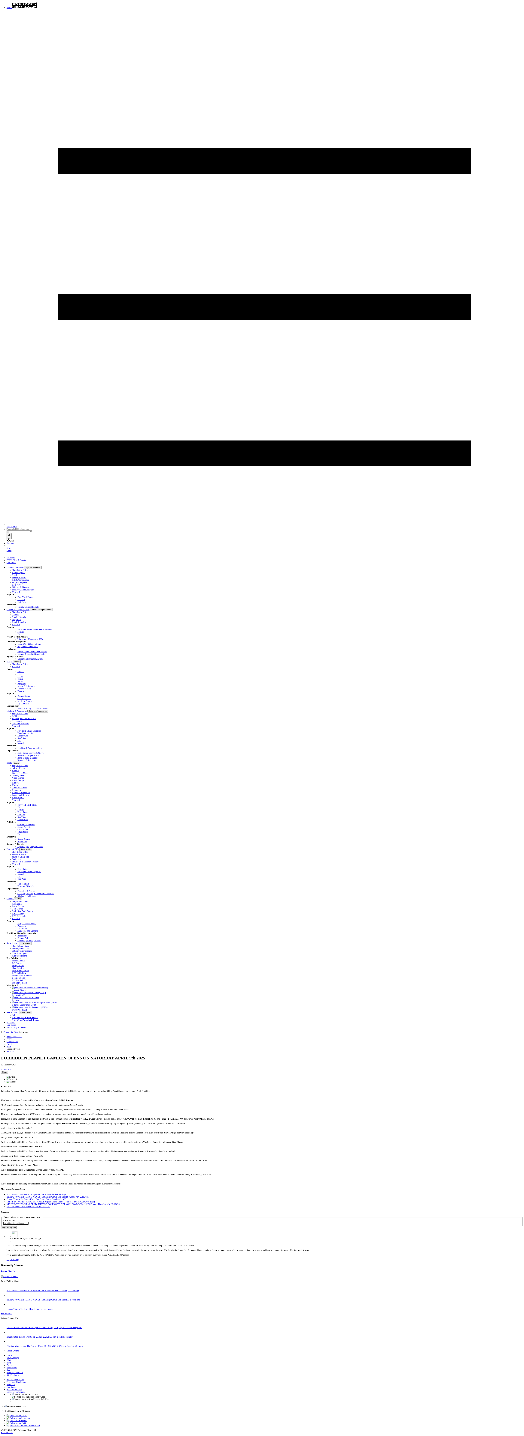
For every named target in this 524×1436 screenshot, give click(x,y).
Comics (15, 615)
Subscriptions (12, 943)
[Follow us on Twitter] (17, 1423)
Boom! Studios (18, 978)
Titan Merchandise (25, 733)
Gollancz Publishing (26, 824)
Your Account (13, 1358)
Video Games (18, 778)
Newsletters (12, 1367)
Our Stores (11, 562)
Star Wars (21, 738)
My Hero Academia (26, 701)
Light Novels (23, 703)
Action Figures (18, 572)
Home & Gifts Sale (25, 886)
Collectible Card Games (22, 911)
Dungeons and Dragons (27, 931)
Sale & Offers (12, 1012)
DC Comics (17, 963)
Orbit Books (22, 829)
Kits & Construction (20, 580)
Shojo (20, 681)
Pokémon (21, 926)
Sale (14, 1015)
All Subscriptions (19, 956)
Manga (10, 661)
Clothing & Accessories (17, 711)
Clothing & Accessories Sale (29, 748)
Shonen (20, 671)
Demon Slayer (23, 696)
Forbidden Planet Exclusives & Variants (34, 629)
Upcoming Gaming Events (29, 940)
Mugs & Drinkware (20, 857)
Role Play (16, 585)
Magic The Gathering (26, 923)
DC (19, 634)
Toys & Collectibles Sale (28, 607)
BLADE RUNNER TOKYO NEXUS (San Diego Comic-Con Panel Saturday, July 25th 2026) (48, 1197)
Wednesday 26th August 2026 (30, 639)
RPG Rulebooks (19, 916)
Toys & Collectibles (15, 567)
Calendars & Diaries (26, 891)
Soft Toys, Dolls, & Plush (23, 590)
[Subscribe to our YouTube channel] (23, 1425)
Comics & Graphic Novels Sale (31, 654)
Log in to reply (13, 1259)
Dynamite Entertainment (22, 975)
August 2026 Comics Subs (29, 644)
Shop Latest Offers (20, 570)
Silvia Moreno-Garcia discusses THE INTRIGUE (28, 1206)
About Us (11, 1384)
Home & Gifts (13, 849)
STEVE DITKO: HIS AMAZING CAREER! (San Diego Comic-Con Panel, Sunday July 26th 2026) (51, 1202)
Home (9, 1355)
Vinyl (14, 575)
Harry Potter (22, 812)
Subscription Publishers (22, 951)
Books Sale (22, 841)
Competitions (12, 1041)
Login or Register (9, 1228)
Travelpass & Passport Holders (25, 862)
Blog (9, 1363)
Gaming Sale (23, 938)
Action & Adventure (26, 686)
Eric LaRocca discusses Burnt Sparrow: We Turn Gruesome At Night (36, 1194)
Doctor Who (22, 736)
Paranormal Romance (21, 795)
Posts (9, 1046)
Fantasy (20, 691)
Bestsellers (22, 936)
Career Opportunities (16, 1392)
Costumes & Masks (20, 723)
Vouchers (11, 558)
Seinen (20, 679)
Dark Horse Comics (20, 970)
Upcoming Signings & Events (30, 659)
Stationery (16, 859)
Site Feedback (13, 1375)
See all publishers (19, 983)
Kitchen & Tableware (26, 896)
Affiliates (7, 1086)
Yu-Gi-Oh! (22, 928)
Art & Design (18, 780)
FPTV (9, 1039)
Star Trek (21, 815)
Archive (10, 1051)
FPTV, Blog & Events (16, 560)
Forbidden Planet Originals (29, 731)
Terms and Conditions (16, 1382)
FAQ (9, 1360)
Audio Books (18, 797)
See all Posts (6, 1313)
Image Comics (18, 965)
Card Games (17, 909)
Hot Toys (21, 602)
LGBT (20, 676)
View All (16, 592)
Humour (15, 783)
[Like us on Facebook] (17, 1420)
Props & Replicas (19, 582)
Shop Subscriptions (20, 946)
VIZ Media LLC (19, 980)
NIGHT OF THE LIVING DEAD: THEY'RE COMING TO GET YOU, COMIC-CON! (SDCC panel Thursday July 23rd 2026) (63, 1204)
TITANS (21, 599)
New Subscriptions (20, 953)
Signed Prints (23, 884)
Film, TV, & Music (20, 773)
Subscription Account (21, 948)
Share (4, 1072)
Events (9, 1044)
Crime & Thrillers (19, 788)
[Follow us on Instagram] (18, 1418)
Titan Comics (17, 968)
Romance (21, 684)
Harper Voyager (24, 827)
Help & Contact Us (15, 1372)
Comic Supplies (19, 622)
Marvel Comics (18, 961)
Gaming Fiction (19, 775)
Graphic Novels (19, 617)
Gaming (10, 898)
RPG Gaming (18, 913)
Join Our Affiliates (14, 1389)
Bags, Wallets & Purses (27, 758)
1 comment (6, 1069)
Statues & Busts (19, 577)
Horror (15, 785)
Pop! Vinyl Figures (25, 597)
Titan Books (22, 832)
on (25, 1017)
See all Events (13, 1351)
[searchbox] (19, 529)
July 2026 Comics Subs (27, 646)
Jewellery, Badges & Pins (28, 755)
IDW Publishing (19, 973)
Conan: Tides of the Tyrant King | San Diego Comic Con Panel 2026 (36, 1199)
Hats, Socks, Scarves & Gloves (30, 753)
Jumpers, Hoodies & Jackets (24, 718)
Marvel (20, 632)
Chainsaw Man (24, 698)
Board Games (18, 906)
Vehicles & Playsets (20, 587)
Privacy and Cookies (15, 1379)
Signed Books (23, 839)
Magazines (16, 619)
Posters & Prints (19, 854)
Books (9, 763)
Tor (18, 834)
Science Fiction (24, 689)
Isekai (20, 674)
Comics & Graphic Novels (18, 609)
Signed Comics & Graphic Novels (32, 651)
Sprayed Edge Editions (27, 805)
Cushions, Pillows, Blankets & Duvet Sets (35, 893)
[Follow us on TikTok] (17, 1415)
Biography (16, 790)
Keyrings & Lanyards (26, 760)
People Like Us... (10, 1032)
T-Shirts (15, 716)
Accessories (17, 721)
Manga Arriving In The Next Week (32, 708)
